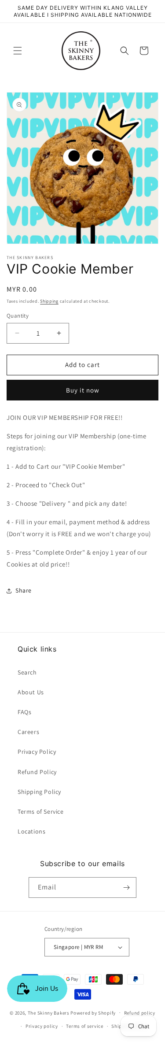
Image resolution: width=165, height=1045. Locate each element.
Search (27, 672)
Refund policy (139, 1013)
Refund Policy (37, 772)
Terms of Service (41, 811)
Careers (28, 732)
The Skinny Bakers (49, 1012)
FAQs (24, 712)
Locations (31, 831)
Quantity (18, 315)
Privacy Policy (37, 752)
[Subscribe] (126, 887)
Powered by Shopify (93, 1012)
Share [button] (23, 590)
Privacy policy (42, 1026)
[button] (17, 50)
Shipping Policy (39, 792)
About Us (31, 692)
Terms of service (84, 1026)
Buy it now (82, 390)
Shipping (49, 301)
